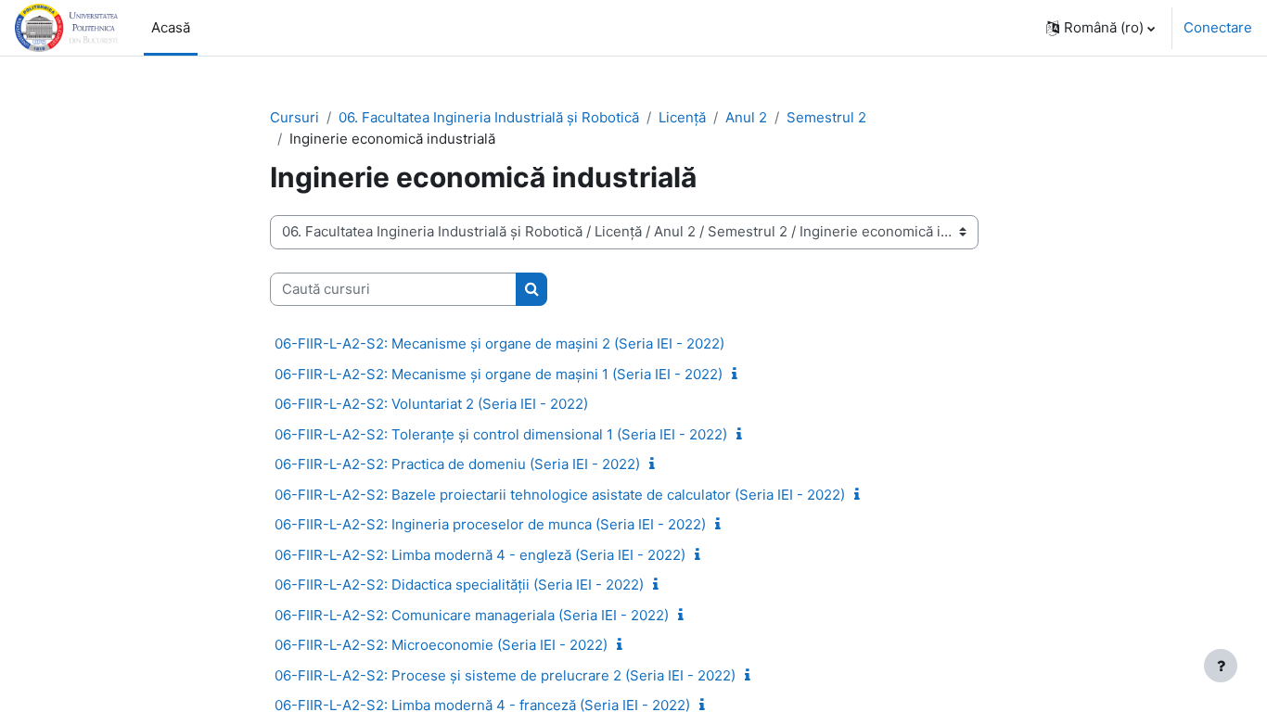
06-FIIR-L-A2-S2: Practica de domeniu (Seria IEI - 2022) (457, 464)
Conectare (1218, 27)
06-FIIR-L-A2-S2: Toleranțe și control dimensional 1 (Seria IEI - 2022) (501, 434)
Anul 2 (746, 117)
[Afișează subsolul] (1220, 665)
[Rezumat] (738, 374)
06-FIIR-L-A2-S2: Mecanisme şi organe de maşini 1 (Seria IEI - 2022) (499, 374)
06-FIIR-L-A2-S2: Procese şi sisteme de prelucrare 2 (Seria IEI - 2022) (505, 675)
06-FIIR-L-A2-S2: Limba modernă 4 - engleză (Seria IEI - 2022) (480, 555)
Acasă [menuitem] (170, 27)
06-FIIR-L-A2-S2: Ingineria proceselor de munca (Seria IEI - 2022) (490, 524)
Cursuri (294, 117)
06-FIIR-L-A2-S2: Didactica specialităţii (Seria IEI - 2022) (459, 584)
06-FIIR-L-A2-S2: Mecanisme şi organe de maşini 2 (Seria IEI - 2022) (499, 343)
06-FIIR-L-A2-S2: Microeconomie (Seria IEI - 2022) (441, 645)
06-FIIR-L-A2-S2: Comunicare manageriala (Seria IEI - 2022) (472, 615)
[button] (1100, 28)
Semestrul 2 (826, 117)
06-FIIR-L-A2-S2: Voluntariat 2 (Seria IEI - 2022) (431, 404)
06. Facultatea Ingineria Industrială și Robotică (489, 117)
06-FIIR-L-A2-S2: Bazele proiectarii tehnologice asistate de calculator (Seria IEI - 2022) (560, 494)
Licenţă (682, 117)
